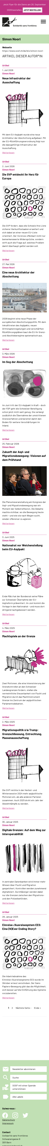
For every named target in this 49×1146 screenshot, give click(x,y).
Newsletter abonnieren (23, 1069)
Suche (15, 1077)
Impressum (8, 1123)
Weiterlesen (8, 152)
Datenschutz (8, 1119)
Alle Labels (17, 1096)
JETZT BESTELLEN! (32, 10)
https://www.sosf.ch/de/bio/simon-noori (22, 50)
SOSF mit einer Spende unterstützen (24, 1087)
